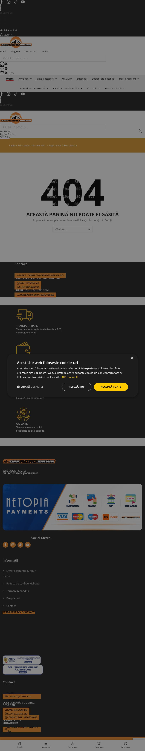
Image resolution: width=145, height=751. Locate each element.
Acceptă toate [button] (111, 386)
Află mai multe (70, 377)
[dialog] (72, 375)
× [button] (132, 358)
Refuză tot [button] (77, 386)
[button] (30, 387)
